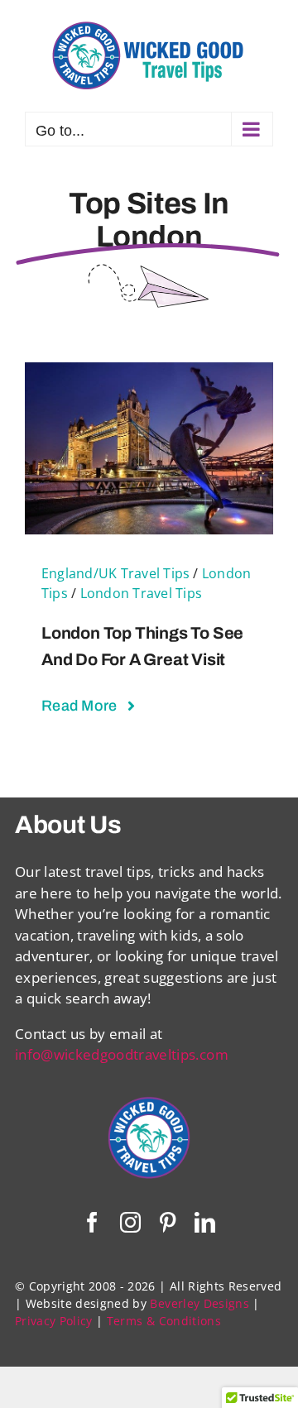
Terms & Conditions (164, 1321)
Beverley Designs (199, 1303)
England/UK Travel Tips (115, 573)
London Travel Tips (141, 593)
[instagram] (130, 1222)
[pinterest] (167, 1222)
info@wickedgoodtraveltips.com (121, 1054)
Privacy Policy (54, 1321)
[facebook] (92, 1222)
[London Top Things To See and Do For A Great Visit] (149, 372)
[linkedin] (205, 1222)
